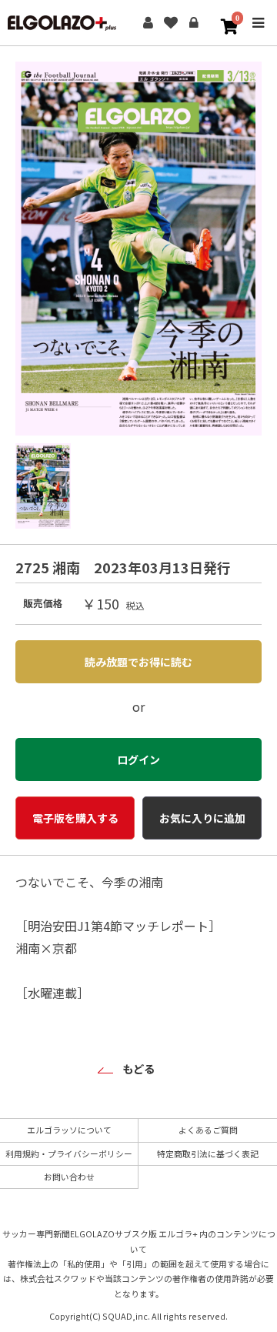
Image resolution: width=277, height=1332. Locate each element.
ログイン (193, 23)
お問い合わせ (69, 1176)
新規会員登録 (147, 23)
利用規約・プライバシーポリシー (68, 1153)
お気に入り (170, 23)
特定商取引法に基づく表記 (208, 1153)
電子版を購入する (75, 818)
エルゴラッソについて (69, 1129)
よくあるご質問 (208, 1129)
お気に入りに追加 (202, 818)
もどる (138, 1068)
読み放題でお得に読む (138, 661)
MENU (257, 33)
